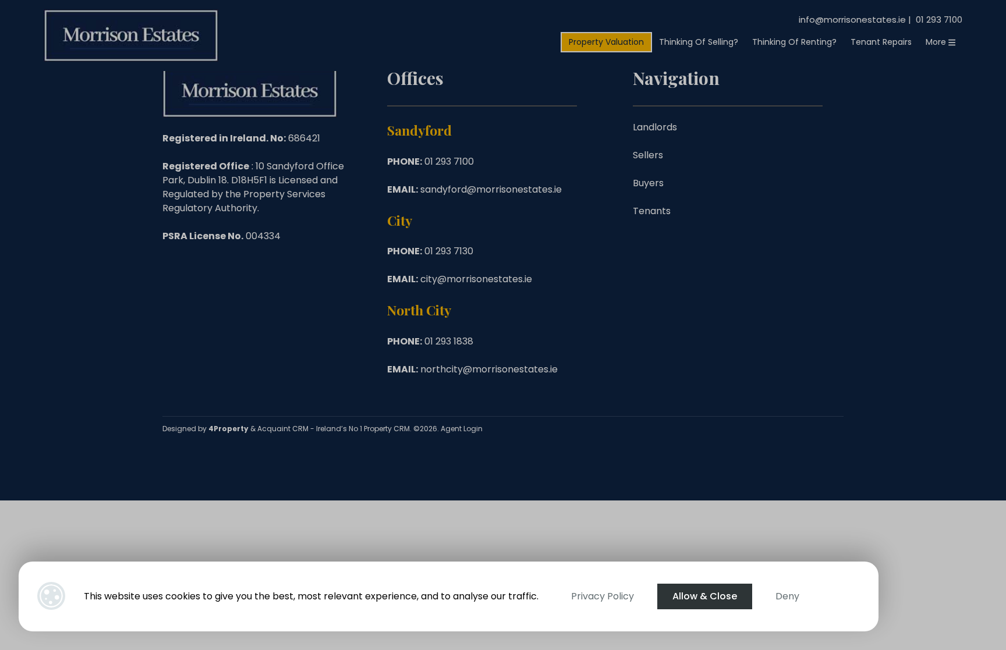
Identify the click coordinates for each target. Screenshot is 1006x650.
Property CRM (387, 429)
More (937, 42)
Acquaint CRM (283, 429)
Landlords (655, 127)
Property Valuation (606, 42)
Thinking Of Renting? (794, 42)
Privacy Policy (602, 596)
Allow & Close (704, 596)
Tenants (652, 211)
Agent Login (462, 429)
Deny (787, 596)
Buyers (648, 183)
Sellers (648, 155)
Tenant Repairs (881, 42)
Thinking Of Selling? (698, 42)
